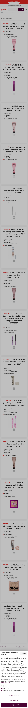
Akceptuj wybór (14, 700)
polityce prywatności (5, 682)
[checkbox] (6, 686)
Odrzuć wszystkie (14, 695)
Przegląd (24, 653)
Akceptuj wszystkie (14, 705)
